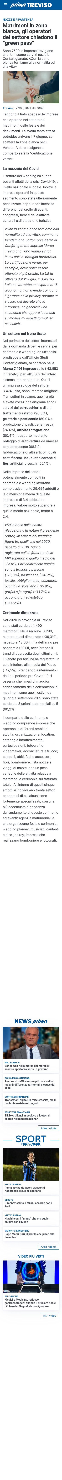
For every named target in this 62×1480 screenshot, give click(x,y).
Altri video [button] (49, 1315)
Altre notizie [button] (48, 1128)
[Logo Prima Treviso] (31, 4)
